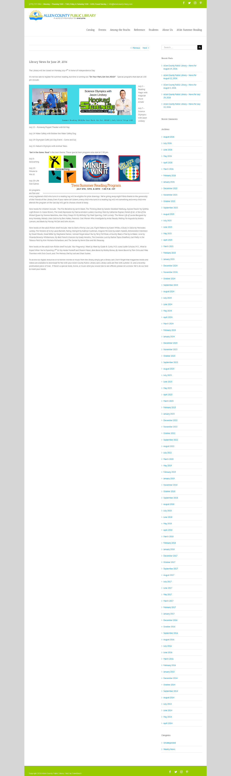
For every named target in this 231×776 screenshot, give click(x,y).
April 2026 (167, 162)
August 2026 (168, 136)
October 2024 (169, 278)
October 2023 (169, 356)
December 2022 (170, 420)
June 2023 (167, 381)
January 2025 (169, 259)
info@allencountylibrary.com (120, 4)
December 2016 (170, 620)
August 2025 (168, 214)
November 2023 (170, 349)
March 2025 (168, 246)
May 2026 (167, 156)
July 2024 (167, 298)
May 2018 (167, 523)
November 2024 (170, 272)
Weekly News (169, 749)
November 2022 (170, 426)
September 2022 (170, 439)
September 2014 (170, 691)
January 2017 (169, 613)
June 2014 (167, 710)
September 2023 (170, 362)
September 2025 (170, 207)
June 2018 (167, 517)
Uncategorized (169, 742)
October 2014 (169, 684)
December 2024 (170, 265)
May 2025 (167, 233)
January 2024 (169, 336)
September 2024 (170, 285)
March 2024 (168, 323)
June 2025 (167, 227)
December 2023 (170, 343)
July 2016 (167, 646)
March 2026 (168, 169)
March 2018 (168, 536)
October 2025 (169, 201)
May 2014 (167, 716)
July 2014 (167, 704)
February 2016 (169, 665)
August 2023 (168, 368)
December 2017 (170, 555)
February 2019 (169, 472)
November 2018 (170, 485)
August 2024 (168, 291)
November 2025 (170, 194)
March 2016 (168, 659)
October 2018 (169, 491)
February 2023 (169, 407)
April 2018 (167, 530)
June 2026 (167, 149)
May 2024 (167, 310)
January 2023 (169, 414)
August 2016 (168, 639)
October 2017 (169, 562)
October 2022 (169, 433)
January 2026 (169, 182)
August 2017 (168, 575)
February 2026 (169, 175)
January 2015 (169, 671)
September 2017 (170, 568)
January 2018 (169, 549)
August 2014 (168, 697)
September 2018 (170, 497)
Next (145, 48)
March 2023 (168, 401)
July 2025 (167, 220)
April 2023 (167, 394)
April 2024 (167, 317)
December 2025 (170, 188)
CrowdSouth (77, 773)
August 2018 (168, 504)
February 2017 (169, 607)
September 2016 (170, 633)
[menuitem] (92, 29)
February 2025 (169, 252)
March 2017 (168, 601)
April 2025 (167, 240)
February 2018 (169, 543)
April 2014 (167, 723)
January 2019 (169, 478)
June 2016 (167, 652)
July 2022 (167, 452)
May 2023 (167, 388)
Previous (136, 48)
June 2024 (167, 304)
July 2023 (167, 375)
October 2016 (169, 626)
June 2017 (167, 588)
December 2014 (170, 678)
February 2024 (169, 330)
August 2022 (168, 446)
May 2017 (167, 594)
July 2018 (167, 510)
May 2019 (167, 465)
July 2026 (167, 143)
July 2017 (167, 581)
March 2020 (168, 459)
